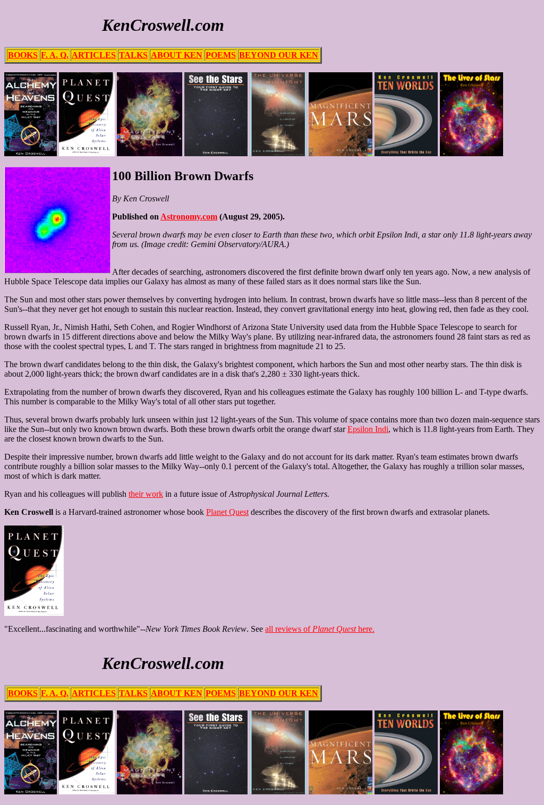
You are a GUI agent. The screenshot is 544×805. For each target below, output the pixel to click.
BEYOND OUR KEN (278, 55)
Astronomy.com (188, 216)
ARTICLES (94, 55)
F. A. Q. (55, 55)
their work (146, 493)
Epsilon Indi (367, 429)
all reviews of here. (320, 628)
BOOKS (23, 55)
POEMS (221, 55)
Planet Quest (227, 511)
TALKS (133, 55)
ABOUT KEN (176, 55)
